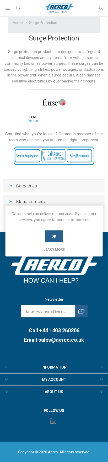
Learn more (54, 249)
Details (33, 121)
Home (18, 23)
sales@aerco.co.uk (61, 340)
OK (53, 236)
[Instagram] (53, 421)
